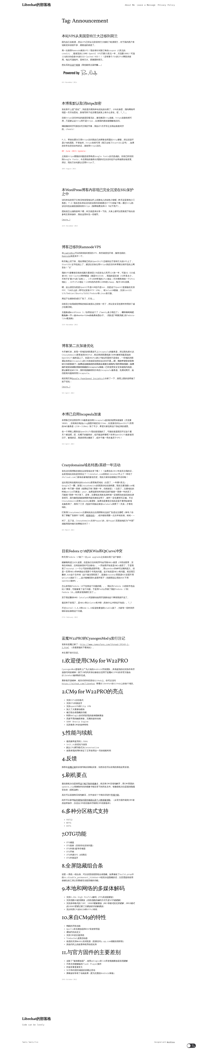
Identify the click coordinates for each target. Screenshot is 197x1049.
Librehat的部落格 (36, 5)
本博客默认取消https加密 (81, 104)
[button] (191, 1046)
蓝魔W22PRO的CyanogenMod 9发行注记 (93, 639)
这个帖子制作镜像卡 (89, 783)
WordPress (171, 1042)
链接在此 (90, 515)
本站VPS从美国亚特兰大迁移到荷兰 (90, 36)
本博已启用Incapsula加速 (81, 414)
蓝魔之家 (72, 767)
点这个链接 (75, 65)
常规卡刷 (115, 795)
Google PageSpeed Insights (87, 378)
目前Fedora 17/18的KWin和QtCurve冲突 (92, 551)
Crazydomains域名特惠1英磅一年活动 (91, 465)
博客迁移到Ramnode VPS (81, 247)
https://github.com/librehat (78, 683)
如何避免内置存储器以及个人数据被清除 (92, 800)
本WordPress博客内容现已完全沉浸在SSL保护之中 (97, 192)
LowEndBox (69, 253)
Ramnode (66, 256)
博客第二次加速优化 (78, 346)
